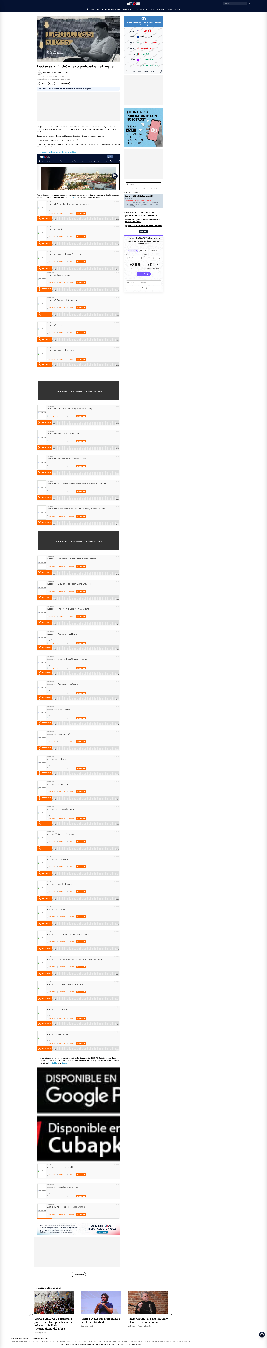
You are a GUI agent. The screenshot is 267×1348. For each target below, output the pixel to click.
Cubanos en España (173, 9)
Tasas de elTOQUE (127, 9)
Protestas (92, 9)
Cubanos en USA (114, 9)
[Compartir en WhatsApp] (38, 83)
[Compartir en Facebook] (42, 83)
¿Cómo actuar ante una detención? (141, 215)
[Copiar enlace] (53, 83)
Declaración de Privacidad (70, 1344)
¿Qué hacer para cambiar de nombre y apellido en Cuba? (142, 220)
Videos (152, 9)
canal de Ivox (72, 197)
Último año (143, 250)
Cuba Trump (102, 9)
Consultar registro (144, 288)
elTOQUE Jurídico (142, 9)
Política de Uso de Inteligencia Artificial (109, 1344)
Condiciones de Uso (87, 1344)
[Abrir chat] (262, 1335)
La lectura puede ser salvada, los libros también (58, 152)
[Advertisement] (78, 106)
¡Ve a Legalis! (143, 231)
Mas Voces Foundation (40, 1338)
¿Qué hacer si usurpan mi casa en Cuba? (143, 226)
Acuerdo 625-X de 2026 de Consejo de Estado (139, 200)
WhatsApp (79, 89)
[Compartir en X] (45, 83)
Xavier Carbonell (87, 1326)
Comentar (63, 83)
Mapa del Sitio (130, 1344)
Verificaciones (160, 9)
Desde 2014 (133, 250)
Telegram (87, 89)
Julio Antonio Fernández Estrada (56, 72)
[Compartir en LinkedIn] (49, 83)
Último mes (154, 250)
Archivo (138, 1344)
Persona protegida (40, 1333)
